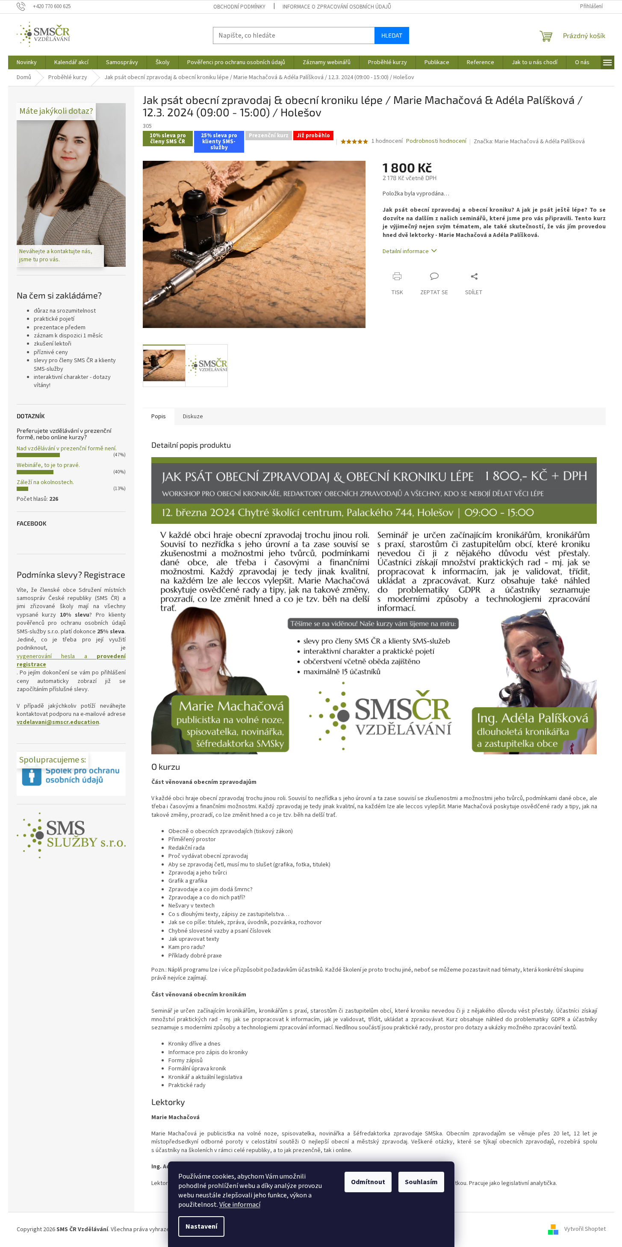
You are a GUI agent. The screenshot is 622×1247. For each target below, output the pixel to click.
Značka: (529, 141)
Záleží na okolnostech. (45, 482)
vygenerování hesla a (71, 661)
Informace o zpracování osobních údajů (337, 7)
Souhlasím (421, 1182)
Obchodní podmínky (239, 7)
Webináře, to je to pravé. (48, 465)
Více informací (239, 1204)
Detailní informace (406, 251)
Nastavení (201, 1226)
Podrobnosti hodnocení (436, 141)
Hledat (391, 35)
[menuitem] (26, 62)
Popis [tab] (158, 416)
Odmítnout (368, 1182)
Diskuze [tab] (193, 416)
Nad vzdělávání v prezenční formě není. (67, 448)
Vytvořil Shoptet (585, 1229)
